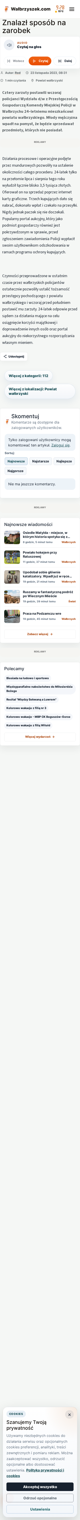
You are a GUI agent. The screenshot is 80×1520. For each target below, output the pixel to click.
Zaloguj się (60, 445)
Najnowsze (16, 461)
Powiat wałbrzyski (49, 80)
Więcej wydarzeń (40, 736)
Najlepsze (64, 461)
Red (18, 73)
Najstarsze (40, 461)
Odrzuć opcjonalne (40, 1498)
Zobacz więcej (40, 634)
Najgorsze (16, 471)
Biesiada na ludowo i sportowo (27, 678)
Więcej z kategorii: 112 (28, 375)
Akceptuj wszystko (40, 1487)
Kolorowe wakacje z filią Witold (28, 725)
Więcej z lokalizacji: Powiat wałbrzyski (33, 391)
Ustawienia (40, 1509)
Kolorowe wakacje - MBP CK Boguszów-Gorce (38, 716)
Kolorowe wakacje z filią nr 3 (26, 708)
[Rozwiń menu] (72, 9)
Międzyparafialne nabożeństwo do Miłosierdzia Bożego (39, 689)
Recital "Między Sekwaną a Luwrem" (31, 699)
